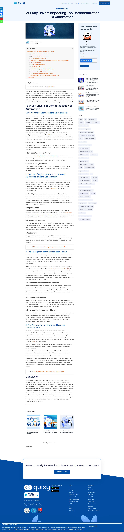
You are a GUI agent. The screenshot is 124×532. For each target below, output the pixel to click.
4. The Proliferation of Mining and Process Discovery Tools (44, 75)
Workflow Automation (62, 8)
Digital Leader (94, 154)
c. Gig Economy (36, 66)
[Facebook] (1, 13)
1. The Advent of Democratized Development (40, 53)
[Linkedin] (1, 8)
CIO (80, 138)
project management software (43, 215)
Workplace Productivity (85, 219)
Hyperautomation (84, 174)
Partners (90, 494)
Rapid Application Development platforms (46, 156)
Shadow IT (82, 209)
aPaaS (81, 122)
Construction (83, 142)
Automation (88, 122)
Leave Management (84, 177)
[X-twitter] (40, 504)
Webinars (91, 499)
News (89, 487)
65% (49, 135)
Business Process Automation (86, 132)
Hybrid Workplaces (84, 171)
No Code (95, 180)
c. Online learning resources (38, 58)
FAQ (70, 487)
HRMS (81, 167)
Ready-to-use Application (85, 200)
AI (85, 119)
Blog (70, 506)
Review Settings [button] (92, 529)
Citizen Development (89, 138)
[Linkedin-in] (29, 504)
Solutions (70, 3)
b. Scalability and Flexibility (39, 72)
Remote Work (92, 203)
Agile (81, 119)
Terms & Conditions (94, 511)
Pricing (77, 3)
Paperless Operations (84, 187)
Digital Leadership (84, 158)
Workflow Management (85, 216)
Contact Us (91, 492)
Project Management (84, 196)
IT (91, 174)
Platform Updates (84, 193)
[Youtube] (36, 504)
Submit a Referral (74, 499)
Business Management (85, 129)
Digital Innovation (84, 154)
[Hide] (0, 23)
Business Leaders (83, 125)
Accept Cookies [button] (92, 526)
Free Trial (71, 492)
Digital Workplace (84, 161)
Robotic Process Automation (86, 206)
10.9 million (54, 188)
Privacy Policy (92, 508)
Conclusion (31, 77)
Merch (70, 508)
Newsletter (91, 497)
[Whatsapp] (1, 21)
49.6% (33, 341)
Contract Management (85, 145)
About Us (90, 485)
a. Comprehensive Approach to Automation (42, 70)
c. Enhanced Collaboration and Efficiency (42, 73)
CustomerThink (50, 87)
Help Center (72, 511)
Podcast (93, 193)
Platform (64, 3)
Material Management (85, 180)
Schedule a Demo (104, 3)
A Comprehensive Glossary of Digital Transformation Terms (50, 247)
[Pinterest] (1, 18)
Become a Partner (74, 497)
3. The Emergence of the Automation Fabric (41, 68)
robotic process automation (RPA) (60, 269)
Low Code (94, 177)
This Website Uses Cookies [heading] (9, 524)
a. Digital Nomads (36, 62)
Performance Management (86, 190)
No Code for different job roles (86, 183)
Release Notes (83, 203)
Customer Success (84, 148)
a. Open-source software (37, 55)
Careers (90, 506)
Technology (82, 212)
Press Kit (90, 490)
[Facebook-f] (25, 504)
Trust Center (91, 504)
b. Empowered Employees (38, 64)
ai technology (92, 119)
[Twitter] (1, 11)
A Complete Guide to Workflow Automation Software (48, 371)
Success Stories (85, 3)
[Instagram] (1, 16)
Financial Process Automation (86, 164)
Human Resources (90, 167)
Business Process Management (87, 135)
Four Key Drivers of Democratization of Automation (40, 51)
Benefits (96, 122)
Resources (94, 3)
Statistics (90, 209)
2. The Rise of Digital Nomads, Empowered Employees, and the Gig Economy (49, 60)
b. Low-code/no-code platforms (40, 57)
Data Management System (86, 151)
